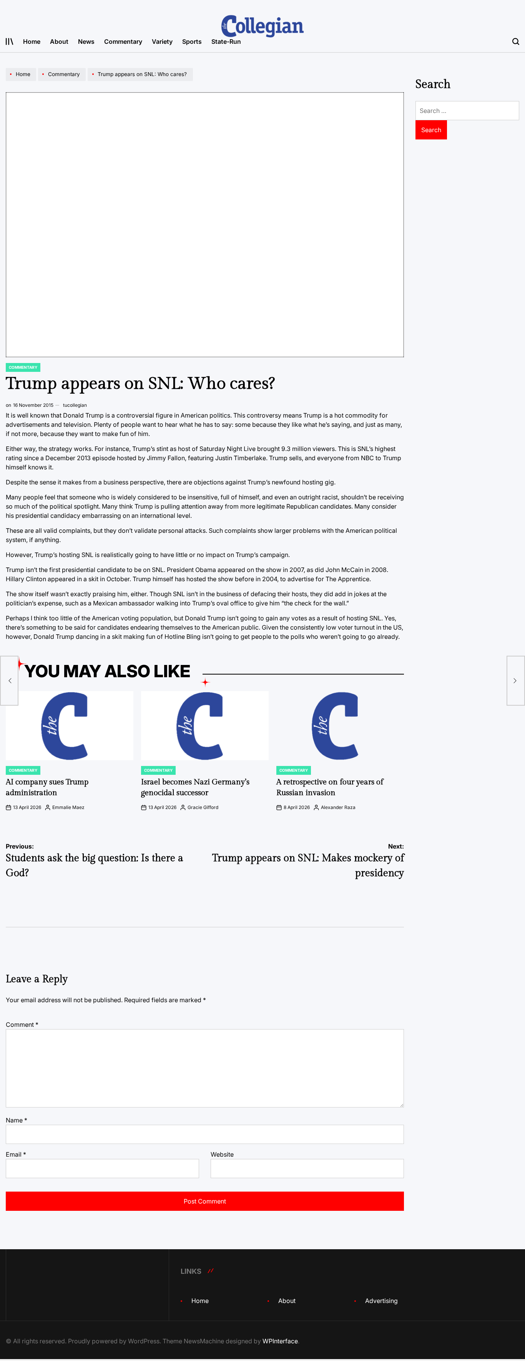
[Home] (22, 81)
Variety (162, 41)
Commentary (123, 41)
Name (16, 1120)
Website (222, 1154)
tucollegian (75, 405)
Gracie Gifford (203, 807)
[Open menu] (9, 41)
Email (16, 1154)
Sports (192, 41)
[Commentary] (63, 81)
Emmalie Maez (68, 807)
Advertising (381, 1301)
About (59, 41)
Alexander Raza (338, 807)
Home (31, 41)
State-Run (226, 41)
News (86, 41)
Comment (22, 1024)
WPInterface (280, 1341)
